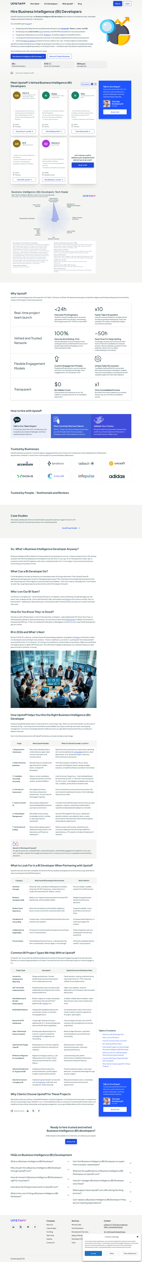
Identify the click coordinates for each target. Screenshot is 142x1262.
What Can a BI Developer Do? (113, 1034)
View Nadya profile (53, 131)
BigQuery (47, 35)
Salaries (49, 1239)
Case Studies (51, 1228)
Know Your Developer (52, 64)
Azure (78, 637)
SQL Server (71, 619)
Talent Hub (50, 1235)
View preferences (130, 1253)
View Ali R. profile (23, 179)
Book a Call (115, 112)
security (42, 1082)
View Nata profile (82, 131)
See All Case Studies (69, 528)
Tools (73, 1242)
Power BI (65, 28)
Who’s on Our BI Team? (111, 1037)
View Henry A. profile (23, 131)
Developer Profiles (78, 1239)
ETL (40, 31)
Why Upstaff (67, 3)
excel (28, 23)
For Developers (50, 3)
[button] (137, 1237)
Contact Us (50, 1242)
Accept (93, 1253)
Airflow (45, 1003)
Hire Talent (34, 3)
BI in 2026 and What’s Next (112, 1044)
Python (67, 599)
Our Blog (49, 1232)
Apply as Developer (79, 1235)
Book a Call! (82, 165)
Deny (112, 1253)
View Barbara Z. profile (52, 179)
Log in (127, 3)
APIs (61, 35)
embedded (78, 752)
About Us (49, 1224)
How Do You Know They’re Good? (115, 1040)
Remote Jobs (76, 1224)
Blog (80, 3)
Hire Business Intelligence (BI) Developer (27, 56)
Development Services (80, 1232)
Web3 (49, 297)
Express (49, 453)
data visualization (30, 40)
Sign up (117, 3)
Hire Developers (77, 1228)
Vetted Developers (19, 64)
